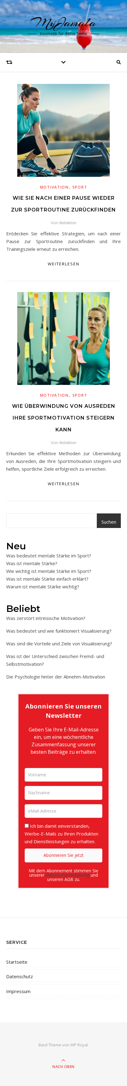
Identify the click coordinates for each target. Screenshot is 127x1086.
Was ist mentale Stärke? (31, 563)
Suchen (108, 522)
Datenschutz (19, 976)
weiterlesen (64, 264)
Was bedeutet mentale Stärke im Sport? (48, 555)
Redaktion (67, 222)
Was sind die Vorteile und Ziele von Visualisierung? (59, 643)
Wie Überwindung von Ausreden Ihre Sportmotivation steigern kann (63, 418)
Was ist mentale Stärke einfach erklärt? (47, 579)
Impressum (18, 991)
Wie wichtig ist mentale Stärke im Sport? (48, 571)
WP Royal (79, 1045)
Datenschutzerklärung (67, 875)
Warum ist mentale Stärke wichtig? (42, 586)
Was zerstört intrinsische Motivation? (45, 618)
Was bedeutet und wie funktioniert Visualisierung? (59, 631)
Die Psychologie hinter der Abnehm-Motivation (55, 677)
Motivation (54, 187)
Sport (79, 187)
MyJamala (63, 22)
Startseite (16, 962)
